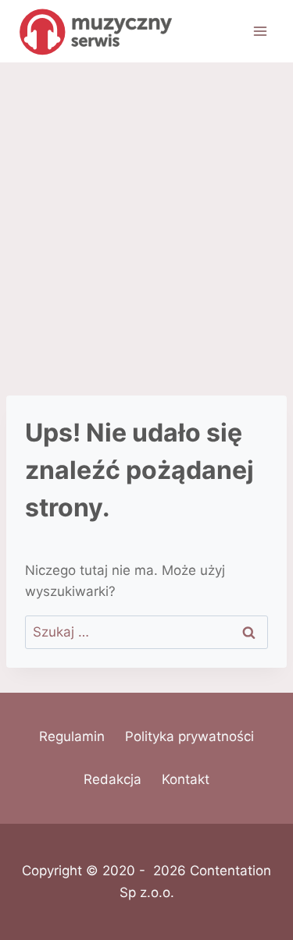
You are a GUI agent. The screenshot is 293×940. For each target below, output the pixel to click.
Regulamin (72, 736)
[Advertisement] (146, 216)
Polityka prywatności (189, 736)
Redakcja (112, 779)
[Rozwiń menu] (259, 31)
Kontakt (185, 779)
